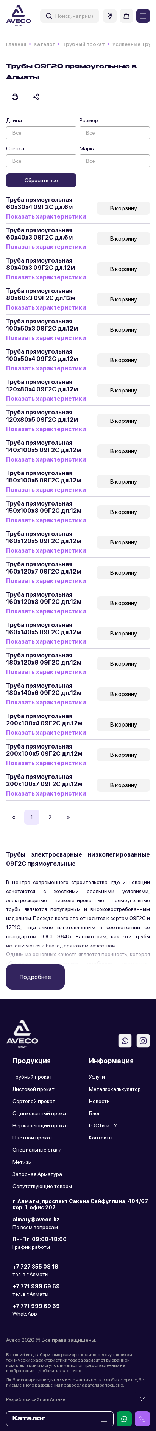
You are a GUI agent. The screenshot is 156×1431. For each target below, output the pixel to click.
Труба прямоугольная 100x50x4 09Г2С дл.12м (42, 355)
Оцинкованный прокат (40, 1113)
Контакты (100, 1138)
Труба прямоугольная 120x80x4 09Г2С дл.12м (42, 385)
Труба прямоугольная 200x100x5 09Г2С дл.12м (44, 750)
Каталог (44, 44)
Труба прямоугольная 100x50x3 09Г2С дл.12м (42, 325)
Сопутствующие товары (42, 1186)
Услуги (97, 1077)
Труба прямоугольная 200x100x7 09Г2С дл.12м (44, 780)
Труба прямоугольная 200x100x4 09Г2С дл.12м (44, 719)
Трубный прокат (83, 44)
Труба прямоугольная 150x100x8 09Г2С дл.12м (43, 507)
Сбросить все (41, 180)
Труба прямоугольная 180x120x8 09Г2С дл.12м (43, 659)
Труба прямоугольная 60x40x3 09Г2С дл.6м (39, 234)
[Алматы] (110, 16)
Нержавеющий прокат (40, 1125)
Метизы (22, 1162)
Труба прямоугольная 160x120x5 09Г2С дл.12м (43, 537)
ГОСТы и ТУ (103, 1125)
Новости (99, 1101)
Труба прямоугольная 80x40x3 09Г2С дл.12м (40, 264)
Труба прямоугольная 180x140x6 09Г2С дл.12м (43, 689)
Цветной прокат (32, 1138)
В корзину (123, 208)
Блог (94, 1113)
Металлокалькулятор (115, 1089)
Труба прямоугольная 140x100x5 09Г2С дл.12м (43, 446)
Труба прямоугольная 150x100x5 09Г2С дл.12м (43, 477)
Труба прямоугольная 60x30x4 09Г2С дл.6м (39, 203)
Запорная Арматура (37, 1174)
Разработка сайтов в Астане (35, 1399)
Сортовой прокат (33, 1101)
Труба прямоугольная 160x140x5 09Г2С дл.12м (43, 628)
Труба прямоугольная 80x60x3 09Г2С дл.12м (40, 294)
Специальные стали (37, 1150)
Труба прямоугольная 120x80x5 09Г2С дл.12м (42, 416)
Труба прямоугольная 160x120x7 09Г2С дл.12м (43, 568)
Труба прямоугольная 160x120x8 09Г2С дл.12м (43, 598)
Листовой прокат (33, 1089)
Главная (16, 44)
